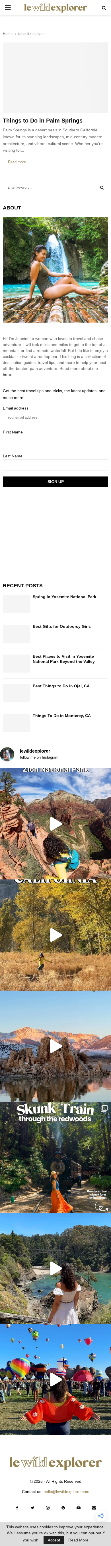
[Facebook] (17, 1508)
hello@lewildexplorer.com (66, 1491)
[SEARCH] (102, 187)
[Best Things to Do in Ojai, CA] (16, 693)
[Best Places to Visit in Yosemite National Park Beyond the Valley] (16, 664)
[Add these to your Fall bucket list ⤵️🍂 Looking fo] (55, 935)
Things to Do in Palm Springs (43, 120)
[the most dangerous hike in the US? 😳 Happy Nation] (55, 823)
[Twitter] (32, 1508)
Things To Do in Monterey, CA (62, 715)
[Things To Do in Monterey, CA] (16, 723)
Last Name (12, 456)
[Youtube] (78, 1508)
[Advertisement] (45, 533)
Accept (54, 1540)
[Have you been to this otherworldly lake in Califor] (55, 1046)
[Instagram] (48, 1508)
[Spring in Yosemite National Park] (16, 604)
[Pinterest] (63, 1508)
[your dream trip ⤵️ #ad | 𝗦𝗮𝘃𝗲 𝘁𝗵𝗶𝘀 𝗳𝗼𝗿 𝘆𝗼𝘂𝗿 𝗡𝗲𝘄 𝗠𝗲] (55, 1379)
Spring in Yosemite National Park (64, 596)
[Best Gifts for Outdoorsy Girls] (16, 634)
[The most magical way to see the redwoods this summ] (55, 1157)
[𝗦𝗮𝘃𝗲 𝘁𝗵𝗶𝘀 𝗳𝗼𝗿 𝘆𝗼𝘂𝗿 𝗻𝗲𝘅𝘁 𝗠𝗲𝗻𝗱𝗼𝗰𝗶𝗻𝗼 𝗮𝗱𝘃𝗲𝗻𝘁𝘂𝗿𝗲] (55, 1268)
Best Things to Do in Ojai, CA (61, 686)
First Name (13, 432)
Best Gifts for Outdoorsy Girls (62, 626)
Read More (78, 1540)
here (7, 374)
